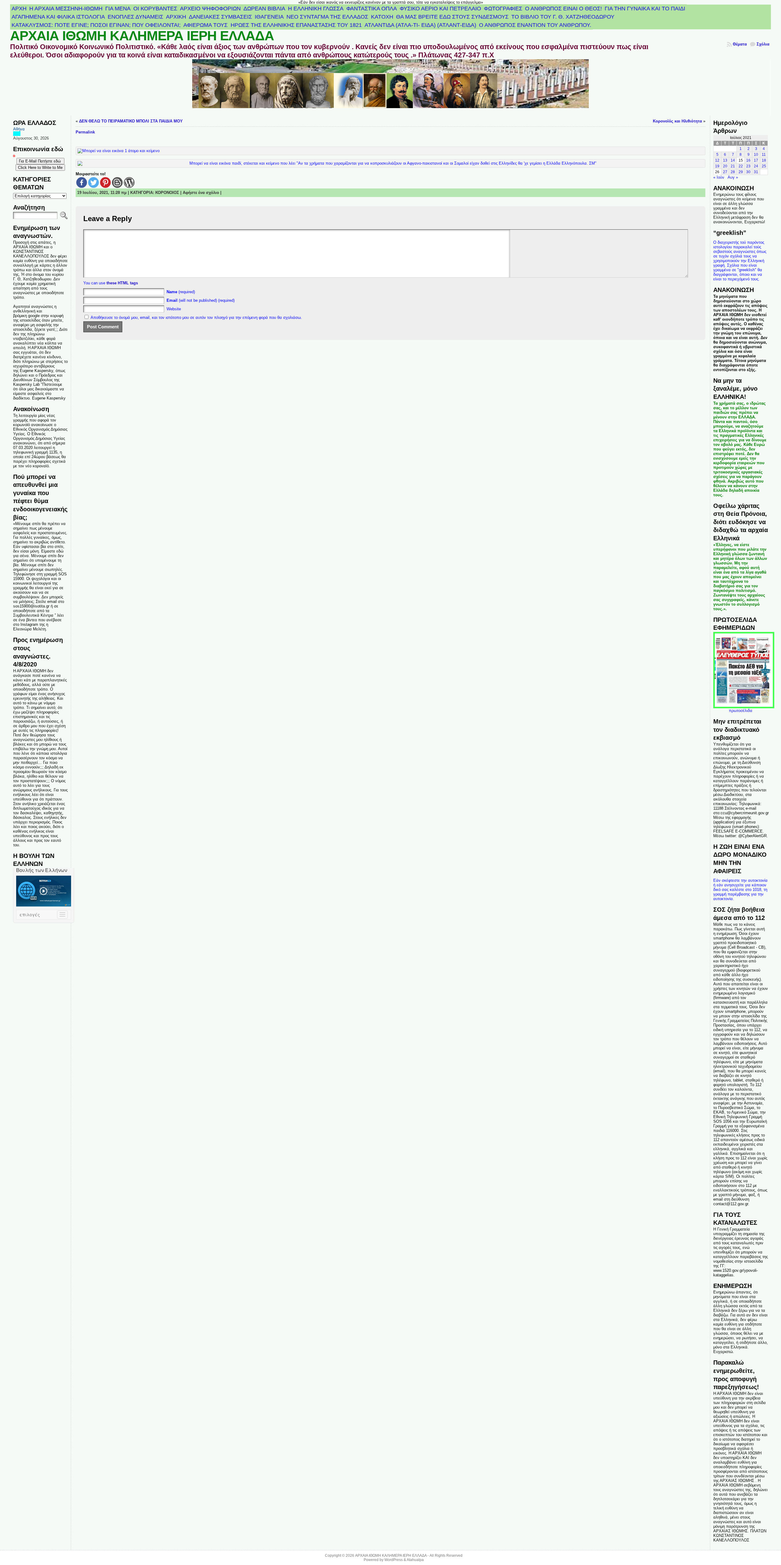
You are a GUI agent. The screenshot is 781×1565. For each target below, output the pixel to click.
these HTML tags (122, 283)
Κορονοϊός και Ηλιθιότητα (677, 121)
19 (717, 166)
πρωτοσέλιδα (740, 710)
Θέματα (740, 44)
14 (733, 160)
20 (725, 166)
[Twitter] (93, 182)
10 (756, 154)
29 (741, 172)
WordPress (393, 1560)
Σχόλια (763, 44)
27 (725, 172)
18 (764, 160)
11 (764, 154)
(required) (181, 292)
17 (756, 160)
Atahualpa (415, 1560)
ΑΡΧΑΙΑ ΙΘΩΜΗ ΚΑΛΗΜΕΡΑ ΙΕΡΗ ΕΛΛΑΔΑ (142, 35)
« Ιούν (718, 177)
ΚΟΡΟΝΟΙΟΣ (167, 192)
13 (725, 160)
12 (717, 160)
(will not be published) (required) (201, 300)
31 (756, 172)
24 (756, 166)
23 (748, 166)
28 (733, 172)
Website (174, 309)
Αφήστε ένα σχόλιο (201, 192)
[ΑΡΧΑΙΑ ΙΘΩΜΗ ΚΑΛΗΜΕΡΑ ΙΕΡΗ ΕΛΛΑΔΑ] (390, 87)
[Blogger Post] (117, 182)
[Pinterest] (105, 182)
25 (764, 166)
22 (741, 166)
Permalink (85, 132)
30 (748, 172)
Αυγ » (733, 177)
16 (748, 160)
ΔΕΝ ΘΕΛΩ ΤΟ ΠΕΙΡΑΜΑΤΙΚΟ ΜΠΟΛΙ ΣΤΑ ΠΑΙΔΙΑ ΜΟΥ (131, 121)
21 (733, 166)
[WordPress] (129, 182)
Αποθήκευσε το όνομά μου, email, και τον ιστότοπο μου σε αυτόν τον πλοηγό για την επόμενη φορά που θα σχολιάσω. (196, 317)
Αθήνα (19, 129)
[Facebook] (81, 182)
